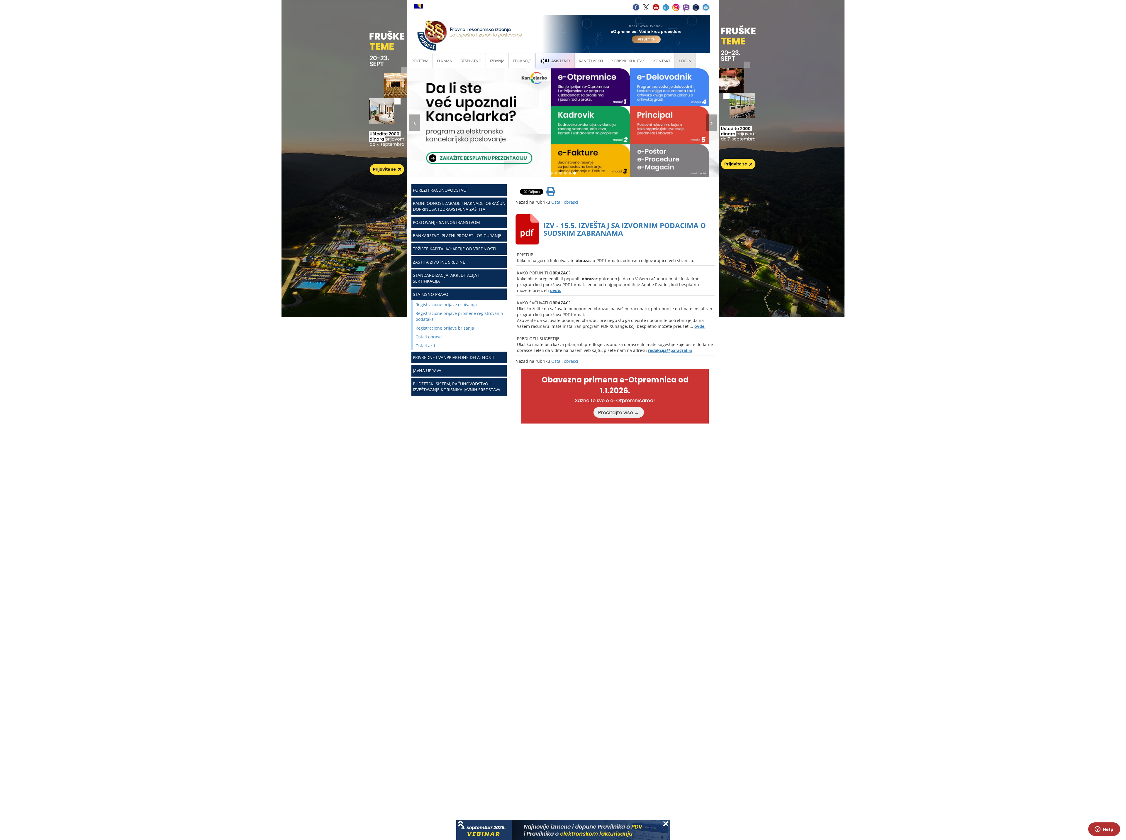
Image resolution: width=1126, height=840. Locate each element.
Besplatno (470, 60)
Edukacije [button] (522, 60)
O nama (444, 60)
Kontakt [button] (661, 60)
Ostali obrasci (429, 337)
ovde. (555, 290)
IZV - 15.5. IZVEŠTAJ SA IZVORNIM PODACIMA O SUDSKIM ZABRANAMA (624, 229)
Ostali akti (425, 345)
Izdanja (497, 60)
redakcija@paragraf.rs (670, 350)
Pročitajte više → (618, 412)
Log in (685, 60)
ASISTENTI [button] (560, 60)
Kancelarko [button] (591, 60)
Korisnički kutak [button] (628, 60)
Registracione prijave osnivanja (446, 304)
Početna (419, 60)
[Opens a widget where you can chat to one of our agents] (1104, 829)
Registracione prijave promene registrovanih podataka (459, 316)
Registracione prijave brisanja (445, 328)
